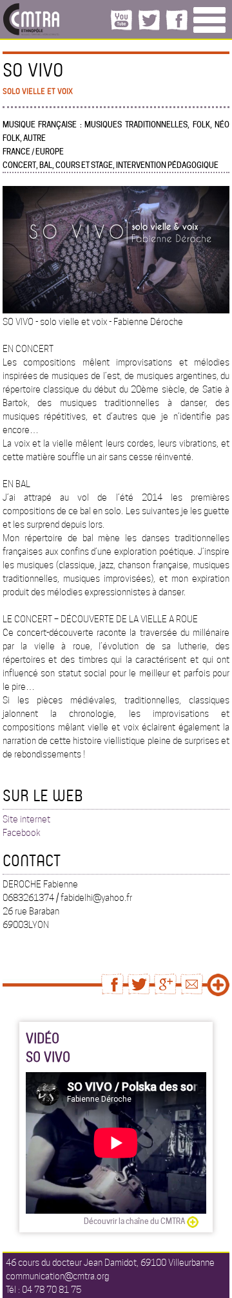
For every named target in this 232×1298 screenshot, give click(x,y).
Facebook (22, 833)
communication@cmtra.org (57, 1276)
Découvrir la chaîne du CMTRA (134, 1221)
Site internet (26, 819)
